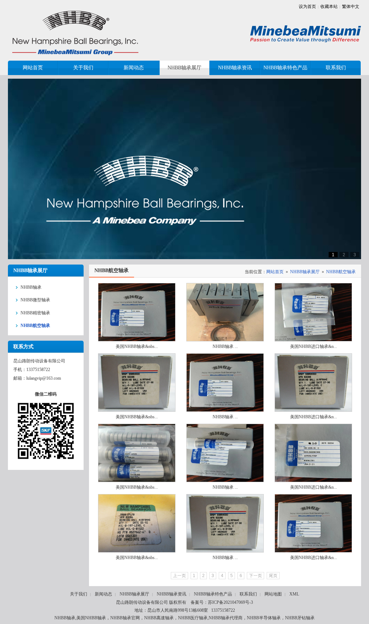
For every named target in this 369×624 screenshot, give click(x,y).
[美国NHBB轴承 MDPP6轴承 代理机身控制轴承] (136, 453)
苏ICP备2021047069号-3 (230, 602)
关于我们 (78, 594)
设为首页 (307, 6)
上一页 (179, 575)
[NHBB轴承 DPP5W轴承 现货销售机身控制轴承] (225, 312)
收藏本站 (329, 6)
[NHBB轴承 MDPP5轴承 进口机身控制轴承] (225, 453)
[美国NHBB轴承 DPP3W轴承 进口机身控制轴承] (136, 382)
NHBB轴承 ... (225, 346)
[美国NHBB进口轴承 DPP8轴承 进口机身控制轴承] (313, 523)
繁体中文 (350, 6)
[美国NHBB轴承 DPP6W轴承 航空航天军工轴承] (136, 312)
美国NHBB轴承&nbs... (137, 346)
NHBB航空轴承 (341, 271)
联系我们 (248, 594)
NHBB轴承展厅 (305, 271)
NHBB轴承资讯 (171, 594)
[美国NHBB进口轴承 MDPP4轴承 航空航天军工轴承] (313, 453)
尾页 (273, 575)
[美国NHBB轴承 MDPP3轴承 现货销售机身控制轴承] (136, 523)
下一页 (255, 575)
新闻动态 (103, 594)
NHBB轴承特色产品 (213, 594)
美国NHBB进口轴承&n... (313, 346)
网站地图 (273, 594)
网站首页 (275, 271)
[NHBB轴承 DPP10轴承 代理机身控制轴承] (225, 523)
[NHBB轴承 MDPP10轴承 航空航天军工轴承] (225, 382)
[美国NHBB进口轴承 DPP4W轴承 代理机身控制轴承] (313, 312)
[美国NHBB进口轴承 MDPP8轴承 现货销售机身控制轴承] (313, 382)
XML (294, 594)
